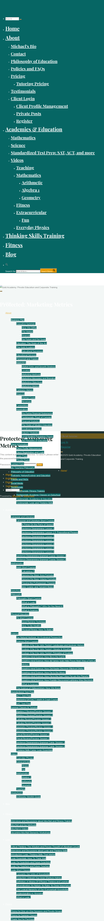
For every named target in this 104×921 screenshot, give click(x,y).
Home (63, 470)
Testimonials (11, 486)
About (8, 474)
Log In (64, 442)
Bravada (16, 496)
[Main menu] (1, 291)
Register (66, 447)
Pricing (8, 482)
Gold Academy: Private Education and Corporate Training (39, 278)
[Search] (21, 19)
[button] (6, 263)
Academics (10, 478)
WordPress (28, 496)
